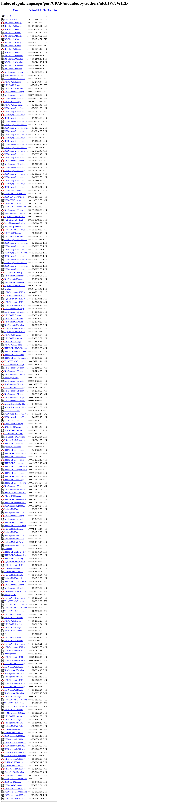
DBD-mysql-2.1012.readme (15, 269)
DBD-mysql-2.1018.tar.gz (14, 167)
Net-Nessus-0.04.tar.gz (13, 690)
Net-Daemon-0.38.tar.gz (14, 92)
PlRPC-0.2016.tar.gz (12, 233)
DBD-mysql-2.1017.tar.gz (14, 171)
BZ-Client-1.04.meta (12, 26)
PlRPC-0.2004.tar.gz (12, 627)
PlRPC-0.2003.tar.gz (12, 696)
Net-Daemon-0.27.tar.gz (14, 585)
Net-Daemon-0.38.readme (14, 95)
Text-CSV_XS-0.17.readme (15, 703)
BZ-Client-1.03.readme (13, 59)
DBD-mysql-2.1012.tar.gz (14, 187)
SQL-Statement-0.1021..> (14, 217)
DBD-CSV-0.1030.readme (15, 194)
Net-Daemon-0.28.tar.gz (14, 516)
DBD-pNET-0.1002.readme (15, 792)
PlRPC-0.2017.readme (13, 105)
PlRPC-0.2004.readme (13, 631)
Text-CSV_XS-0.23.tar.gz (14, 230)
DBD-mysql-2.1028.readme (15, 121)
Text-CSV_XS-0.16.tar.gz (14, 687)
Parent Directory (11, 16)
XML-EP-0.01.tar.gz (12, 427)
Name (15, 10)
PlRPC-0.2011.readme (13, 624)
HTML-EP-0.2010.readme (15, 453)
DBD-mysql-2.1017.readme (15, 253)
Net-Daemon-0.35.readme (14, 312)
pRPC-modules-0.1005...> (15, 759)
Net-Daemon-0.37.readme (14, 164)
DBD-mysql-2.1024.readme (15, 134)
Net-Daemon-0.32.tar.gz (14, 384)
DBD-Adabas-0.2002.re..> (15, 742)
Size (44, 10)
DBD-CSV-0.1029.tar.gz (14, 197)
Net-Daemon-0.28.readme (14, 519)
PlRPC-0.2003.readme (13, 710)
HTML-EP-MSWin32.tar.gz (15, 348)
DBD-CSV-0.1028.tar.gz (14, 203)
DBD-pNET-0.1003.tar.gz (14, 775)
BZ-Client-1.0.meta (12, 52)
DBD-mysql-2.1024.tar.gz (14, 118)
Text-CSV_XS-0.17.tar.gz (14, 664)
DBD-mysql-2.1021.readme (15, 240)
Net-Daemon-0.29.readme (14, 489)
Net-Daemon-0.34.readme (14, 368)
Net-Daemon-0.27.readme (14, 588)
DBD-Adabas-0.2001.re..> (15, 749)
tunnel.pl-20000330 (12, 420)
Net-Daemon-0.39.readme (14, 78)
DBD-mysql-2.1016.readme (15, 256)
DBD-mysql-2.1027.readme (15, 125)
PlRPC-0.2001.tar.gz (12, 719)
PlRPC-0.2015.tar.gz (12, 315)
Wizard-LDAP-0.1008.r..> (15, 493)
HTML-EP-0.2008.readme (15, 463)
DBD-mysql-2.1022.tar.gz (14, 141)
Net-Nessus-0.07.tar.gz (13, 279)
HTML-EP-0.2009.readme (15, 456)
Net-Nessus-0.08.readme (14, 276)
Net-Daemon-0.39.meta (13, 75)
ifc (5, 634)
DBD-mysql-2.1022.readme (15, 148)
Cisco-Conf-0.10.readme (14, 772)
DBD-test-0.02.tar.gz (12, 782)
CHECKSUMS (10, 19)
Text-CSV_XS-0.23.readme (15, 601)
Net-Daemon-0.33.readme (14, 374)
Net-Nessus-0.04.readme (14, 693)
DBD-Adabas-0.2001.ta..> (15, 746)
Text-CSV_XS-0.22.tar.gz (14, 361)
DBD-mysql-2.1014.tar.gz (14, 180)
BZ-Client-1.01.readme (13, 65)
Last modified (35, 10)
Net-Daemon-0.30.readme (14, 401)
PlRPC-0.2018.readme (13, 88)
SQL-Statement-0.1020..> (14, 286)
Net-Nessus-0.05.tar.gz (13, 667)
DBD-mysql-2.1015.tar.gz (14, 177)
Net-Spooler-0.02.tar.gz (13, 433)
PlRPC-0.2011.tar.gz (12, 621)
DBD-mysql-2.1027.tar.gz (14, 108)
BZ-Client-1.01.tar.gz (13, 42)
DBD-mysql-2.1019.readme (15, 246)
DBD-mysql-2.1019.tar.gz (14, 157)
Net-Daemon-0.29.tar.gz (14, 486)
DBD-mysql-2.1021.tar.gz (14, 151)
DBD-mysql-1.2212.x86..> (15, 414)
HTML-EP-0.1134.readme (15, 581)
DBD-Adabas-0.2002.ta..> (15, 736)
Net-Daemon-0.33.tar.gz (14, 371)
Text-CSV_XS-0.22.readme (15, 604)
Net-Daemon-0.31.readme (14, 391)
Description (52, 10)
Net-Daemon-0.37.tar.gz (14, 161)
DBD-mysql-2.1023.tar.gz (14, 138)
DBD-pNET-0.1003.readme (15, 779)
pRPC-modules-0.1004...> (15, 769)
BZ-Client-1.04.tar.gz (13, 23)
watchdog (8, 549)
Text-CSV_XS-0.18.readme (15, 700)
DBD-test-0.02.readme (13, 785)
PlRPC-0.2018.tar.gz (12, 82)
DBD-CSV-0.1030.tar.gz (14, 190)
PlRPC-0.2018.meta (12, 85)
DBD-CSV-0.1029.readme (15, 200)
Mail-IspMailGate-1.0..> (14, 575)
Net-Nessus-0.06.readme (14, 325)
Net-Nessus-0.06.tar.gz (13, 322)
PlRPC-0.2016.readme (13, 236)
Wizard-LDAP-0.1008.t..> (15, 440)
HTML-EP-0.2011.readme (15, 358)
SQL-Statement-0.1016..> (14, 562)
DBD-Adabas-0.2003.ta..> (15, 506)
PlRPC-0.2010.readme (13, 641)
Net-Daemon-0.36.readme (14, 213)
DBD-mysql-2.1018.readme (15, 249)
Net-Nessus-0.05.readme (14, 670)
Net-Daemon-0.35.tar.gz (14, 309)
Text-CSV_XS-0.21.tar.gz (14, 387)
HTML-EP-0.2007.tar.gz (14, 473)
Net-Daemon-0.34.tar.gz (14, 364)
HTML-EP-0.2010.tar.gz (14, 443)
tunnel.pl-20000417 (12, 410)
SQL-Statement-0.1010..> (14, 680)
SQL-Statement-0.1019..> (14, 295)
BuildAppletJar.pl (11, 378)
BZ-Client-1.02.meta (12, 39)
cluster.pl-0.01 (10, 595)
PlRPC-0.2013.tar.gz (12, 341)
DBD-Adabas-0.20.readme (15, 756)
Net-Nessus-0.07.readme (14, 282)
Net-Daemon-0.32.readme (14, 381)
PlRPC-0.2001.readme (13, 716)
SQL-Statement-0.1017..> (14, 328)
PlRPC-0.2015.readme (13, 318)
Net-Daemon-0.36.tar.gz (14, 210)
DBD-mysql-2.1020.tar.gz (14, 154)
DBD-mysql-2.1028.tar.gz (14, 98)
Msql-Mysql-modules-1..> (14, 223)
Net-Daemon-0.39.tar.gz (14, 72)
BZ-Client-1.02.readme (13, 62)
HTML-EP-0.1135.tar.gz (14, 522)
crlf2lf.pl (7, 289)
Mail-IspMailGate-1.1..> (14, 509)
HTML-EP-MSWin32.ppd (15, 351)
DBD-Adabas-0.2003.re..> (15, 739)
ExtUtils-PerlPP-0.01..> (13, 762)
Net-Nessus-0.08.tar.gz (13, 272)
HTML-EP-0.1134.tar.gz (14, 558)
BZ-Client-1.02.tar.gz (13, 36)
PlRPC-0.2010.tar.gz (12, 637)
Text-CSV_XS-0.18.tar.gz (14, 644)
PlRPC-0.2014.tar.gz (12, 335)
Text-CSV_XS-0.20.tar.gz (14, 598)
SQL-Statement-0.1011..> (14, 657)
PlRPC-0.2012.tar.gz (12, 614)
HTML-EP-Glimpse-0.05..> (15, 466)
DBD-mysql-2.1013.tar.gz (14, 184)
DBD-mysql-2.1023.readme (15, 144)
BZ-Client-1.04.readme (13, 55)
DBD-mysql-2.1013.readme (15, 266)
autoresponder (10, 654)
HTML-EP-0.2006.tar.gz (14, 479)
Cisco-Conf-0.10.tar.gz (13, 424)
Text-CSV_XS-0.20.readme (15, 611)
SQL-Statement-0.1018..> (14, 302)
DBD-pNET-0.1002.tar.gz (14, 788)
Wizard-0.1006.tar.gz (12, 496)
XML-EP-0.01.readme (13, 430)
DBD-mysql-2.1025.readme (15, 131)
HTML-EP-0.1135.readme (15, 525)
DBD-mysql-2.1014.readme (15, 263)
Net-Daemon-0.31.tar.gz (14, 394)
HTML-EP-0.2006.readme (15, 483)
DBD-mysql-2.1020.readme (15, 243)
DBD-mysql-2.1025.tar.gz (14, 115)
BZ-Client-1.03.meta (12, 32)
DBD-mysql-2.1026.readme (15, 128)
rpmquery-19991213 (12, 447)
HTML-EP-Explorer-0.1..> (15, 499)
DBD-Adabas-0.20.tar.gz (14, 752)
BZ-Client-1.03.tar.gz (13, 29)
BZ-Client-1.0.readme (13, 69)
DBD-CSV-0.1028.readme (15, 207)
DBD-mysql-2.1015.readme (15, 259)
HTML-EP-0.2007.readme (15, 476)
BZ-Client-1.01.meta (12, 46)
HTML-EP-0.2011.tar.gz (14, 355)
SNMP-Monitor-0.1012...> (15, 591)
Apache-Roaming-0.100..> (15, 404)
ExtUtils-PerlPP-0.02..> (13, 729)
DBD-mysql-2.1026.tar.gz (14, 111)
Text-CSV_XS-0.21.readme (15, 608)
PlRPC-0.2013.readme (13, 345)
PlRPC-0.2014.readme (13, 338)
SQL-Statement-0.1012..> (14, 647)
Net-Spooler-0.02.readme (14, 437)
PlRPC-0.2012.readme (13, 618)
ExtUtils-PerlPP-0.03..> (13, 568)
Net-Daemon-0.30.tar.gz (14, 397)
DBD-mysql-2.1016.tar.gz (14, 174)
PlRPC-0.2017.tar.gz (12, 101)
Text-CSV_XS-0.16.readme (15, 706)
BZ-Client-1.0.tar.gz (12, 49)
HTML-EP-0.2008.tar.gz (14, 460)
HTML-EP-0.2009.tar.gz (14, 450)
